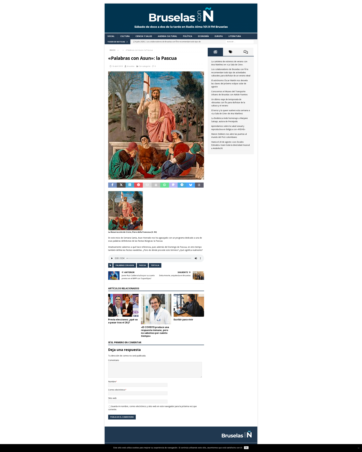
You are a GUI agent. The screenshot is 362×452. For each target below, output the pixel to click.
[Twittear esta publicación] (121, 185)
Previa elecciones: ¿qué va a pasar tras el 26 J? (123, 321)
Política (187, 36)
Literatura (235, 36)
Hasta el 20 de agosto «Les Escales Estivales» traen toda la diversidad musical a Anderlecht (230, 145)
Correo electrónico (116, 389)
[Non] (358, 448)
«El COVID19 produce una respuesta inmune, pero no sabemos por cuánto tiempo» (155, 331)
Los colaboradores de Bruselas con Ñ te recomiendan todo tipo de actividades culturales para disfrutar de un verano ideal (230, 72)
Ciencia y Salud (143, 36)
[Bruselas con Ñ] (181, 31)
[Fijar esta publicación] (138, 185)
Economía (203, 36)
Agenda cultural (167, 36)
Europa (219, 36)
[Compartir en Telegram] (182, 185)
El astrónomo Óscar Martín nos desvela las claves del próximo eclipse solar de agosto (229, 83)
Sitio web (112, 398)
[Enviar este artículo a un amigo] (147, 185)
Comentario (113, 360)
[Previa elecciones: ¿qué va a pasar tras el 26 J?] (123, 305)
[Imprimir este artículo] (156, 185)
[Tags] (230, 52)
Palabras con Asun (125, 265)
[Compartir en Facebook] (112, 185)
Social (111, 36)
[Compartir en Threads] (199, 185)
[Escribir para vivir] (189, 305)
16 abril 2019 (117, 66)
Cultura (125, 36)
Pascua (142, 265)
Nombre (112, 381)
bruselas (130, 66)
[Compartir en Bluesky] (190, 185)
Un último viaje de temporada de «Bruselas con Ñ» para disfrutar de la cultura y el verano (228, 102)
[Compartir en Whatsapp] (164, 185)
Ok (246, 448)
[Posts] (215, 52)
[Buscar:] (240, 41)
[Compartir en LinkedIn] (130, 185)
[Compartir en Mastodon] (173, 185)
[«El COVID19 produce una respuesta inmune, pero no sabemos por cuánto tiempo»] (156, 309)
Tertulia (155, 265)
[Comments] (245, 52)
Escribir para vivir (183, 319)
